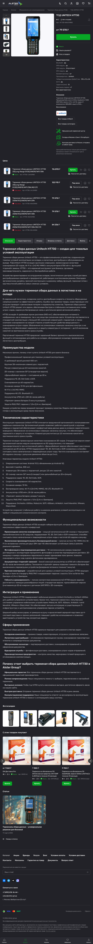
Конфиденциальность (73, 911)
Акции (16, 855)
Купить (73, 170)
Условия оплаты (58, 855)
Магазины (19, 860)
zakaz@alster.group (10, 896)
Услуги (36, 855)
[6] (82, 718)
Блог (45, 855)
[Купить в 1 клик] (81, 170)
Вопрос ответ (67, 860)
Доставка (70, 241)
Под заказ (76, 183)
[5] (64, 718)
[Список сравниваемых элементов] (77, 3)
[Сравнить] (85, 170)
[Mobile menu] (3, 3)
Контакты (7, 860)
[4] (46, 718)
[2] (11, 718)
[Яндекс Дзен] (13, 880)
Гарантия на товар (36, 860)
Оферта (87, 911)
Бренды (26, 855)
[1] (32, 35)
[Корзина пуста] (89, 3)
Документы (53, 860)
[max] (17, 880)
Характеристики (24, 241)
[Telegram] (8, 880)
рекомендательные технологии (45, 921)
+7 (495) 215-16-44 (10, 892)
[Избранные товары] (83, 3)
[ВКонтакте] (4, 880)
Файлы (82, 241)
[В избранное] (89, 170)
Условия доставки (77, 855)
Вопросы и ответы (55, 241)
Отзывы (39, 241)
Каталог (6, 855)
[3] (29, 718)
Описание (9, 241)
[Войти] (71, 3)
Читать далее (50, 931)
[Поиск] (65, 3)
